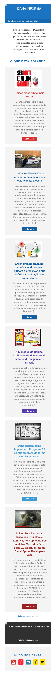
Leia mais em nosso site (28, 616)
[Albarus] (35, 664)
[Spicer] (20, 664)
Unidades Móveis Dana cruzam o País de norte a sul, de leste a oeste (29, 177)
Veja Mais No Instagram (28, 640)
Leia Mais (30, 139)
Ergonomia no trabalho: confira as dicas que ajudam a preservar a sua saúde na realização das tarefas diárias (29, 271)
